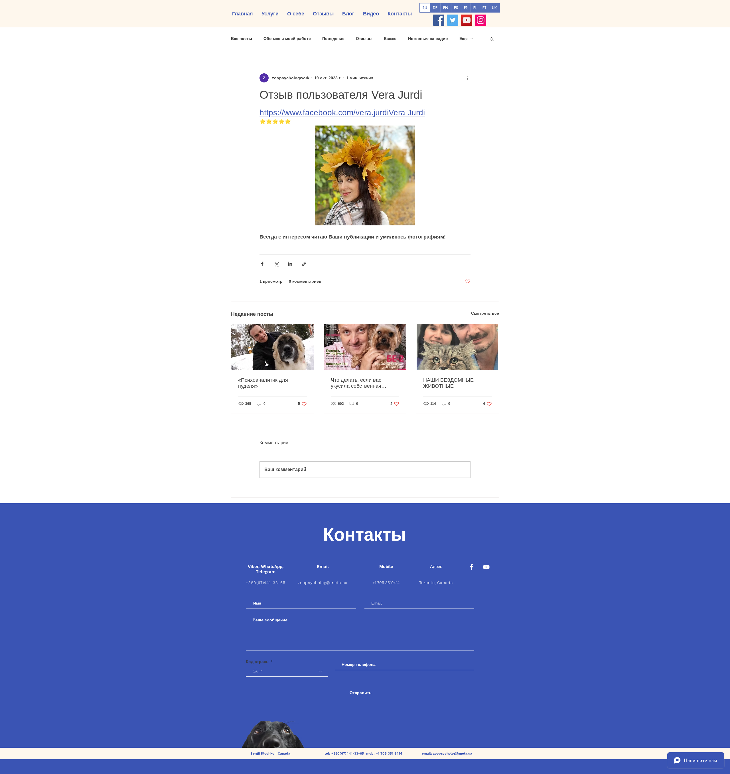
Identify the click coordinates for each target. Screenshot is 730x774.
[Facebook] (438, 20)
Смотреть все (485, 313)
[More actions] (467, 77)
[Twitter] (452, 20)
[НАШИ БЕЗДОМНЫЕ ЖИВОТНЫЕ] (457, 347)
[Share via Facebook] (262, 263)
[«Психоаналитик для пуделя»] (272, 347)
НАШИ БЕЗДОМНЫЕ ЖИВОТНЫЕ (448, 383)
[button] (491, 39)
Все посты (241, 38)
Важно (390, 38)
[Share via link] (304, 263)
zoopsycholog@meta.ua (323, 582)
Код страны (257, 662)
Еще (463, 38)
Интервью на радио (428, 38)
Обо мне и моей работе (287, 38)
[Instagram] (480, 20)
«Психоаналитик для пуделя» (263, 383)
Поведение (333, 38)
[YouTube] (466, 20)
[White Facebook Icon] (471, 567)
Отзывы (364, 38)
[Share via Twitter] (276, 263)
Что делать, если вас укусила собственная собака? (356, 383)
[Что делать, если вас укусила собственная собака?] (365, 347)
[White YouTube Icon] (486, 567)
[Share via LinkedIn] (290, 263)
